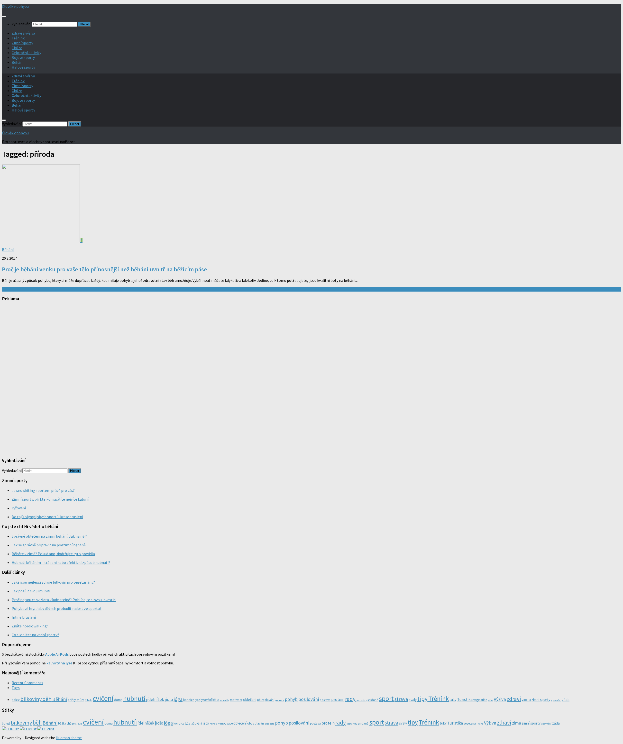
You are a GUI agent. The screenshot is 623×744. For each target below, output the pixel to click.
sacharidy (361, 700)
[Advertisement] (38, 379)
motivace (236, 700)
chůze (80, 700)
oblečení (249, 699)
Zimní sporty (22, 42)
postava (325, 700)
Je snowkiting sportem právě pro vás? (43, 490)
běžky (72, 700)
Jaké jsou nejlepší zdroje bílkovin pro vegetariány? (53, 582)
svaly (413, 699)
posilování (308, 699)
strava (401, 699)
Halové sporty (23, 67)
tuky (452, 699)
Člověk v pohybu (15, 6)
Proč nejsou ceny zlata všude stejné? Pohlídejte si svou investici (64, 599)
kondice (188, 700)
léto (215, 699)
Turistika (465, 699)
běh (47, 698)
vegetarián (480, 700)
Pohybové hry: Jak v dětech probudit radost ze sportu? (56, 608)
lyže (197, 700)
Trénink (18, 38)
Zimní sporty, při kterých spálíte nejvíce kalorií (50, 499)
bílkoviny (31, 699)
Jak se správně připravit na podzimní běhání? (49, 544)
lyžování (206, 700)
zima (526, 699)
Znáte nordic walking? (30, 626)
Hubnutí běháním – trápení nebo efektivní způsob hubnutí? (61, 562)
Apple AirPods (57, 654)
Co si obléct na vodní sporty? (35, 634)
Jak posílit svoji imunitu (31, 590)
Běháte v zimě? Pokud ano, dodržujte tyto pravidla (53, 553)
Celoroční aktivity (26, 52)
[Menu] (4, 16)
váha (490, 700)
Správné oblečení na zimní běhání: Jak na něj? (49, 536)
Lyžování (19, 507)
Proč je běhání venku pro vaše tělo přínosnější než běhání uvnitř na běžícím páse (104, 269)
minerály (224, 700)
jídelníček (155, 699)
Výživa (500, 699)
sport (386, 698)
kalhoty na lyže (59, 663)
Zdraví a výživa (23, 33)
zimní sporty (540, 699)
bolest (16, 700)
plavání (269, 700)
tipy (422, 699)
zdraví (514, 698)
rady (350, 698)
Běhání (17, 62)
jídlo (169, 699)
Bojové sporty (23, 57)
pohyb (291, 699)
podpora (279, 700)
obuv (260, 700)
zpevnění (556, 700)
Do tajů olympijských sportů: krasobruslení (47, 516)
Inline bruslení (24, 617)
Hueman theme (69, 737)
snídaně (372, 700)
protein (337, 699)
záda (565, 699)
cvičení (103, 698)
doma (118, 700)
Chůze (17, 47)
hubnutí (134, 698)
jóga (178, 699)
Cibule (88, 700)
